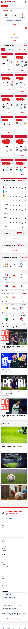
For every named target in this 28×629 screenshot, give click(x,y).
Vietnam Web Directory (7, 600)
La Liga (3, 541)
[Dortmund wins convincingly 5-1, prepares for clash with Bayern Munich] (14, 476)
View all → (14, 40)
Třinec (5, 191)
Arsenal (3, 564)
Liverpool (4, 562)
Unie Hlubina (6, 208)
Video (3, 576)
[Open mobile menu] (25, 2)
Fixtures (3, 529)
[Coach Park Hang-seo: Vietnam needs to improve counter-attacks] (14, 460)
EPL (24, 233)
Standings (4, 531)
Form (24, 180)
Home (3, 525)
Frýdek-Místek (6, 204)
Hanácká (6, 187)
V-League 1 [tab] (10, 49)
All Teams (4, 557)
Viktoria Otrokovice (6, 213)
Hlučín (5, 226)
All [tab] (3, 49)
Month (24, 245)
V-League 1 (19, 233)
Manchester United (6, 560)
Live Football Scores (7, 594)
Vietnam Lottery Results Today (9, 605)
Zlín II (5, 221)
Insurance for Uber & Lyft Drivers (9, 608)
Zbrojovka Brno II (6, 217)
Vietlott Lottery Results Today (9, 597)
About (3, 580)
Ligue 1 (3, 548)
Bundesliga (4, 546)
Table (20, 180)
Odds (3, 578)
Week (20, 245)
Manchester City (5, 566)
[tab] (12, 24)
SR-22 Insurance (21, 605)
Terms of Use (4, 585)
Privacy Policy (4, 583)
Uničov (5, 195)
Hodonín (6, 200)
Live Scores (4, 527)
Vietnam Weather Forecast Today (9, 602)
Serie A (3, 543)
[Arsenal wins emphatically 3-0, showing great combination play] (14, 492)
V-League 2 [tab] (19, 49)
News (3, 574)
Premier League (5, 539)
